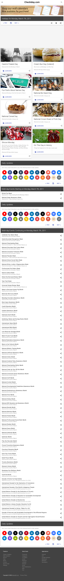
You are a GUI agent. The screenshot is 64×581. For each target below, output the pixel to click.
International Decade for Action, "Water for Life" (16, 508)
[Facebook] (10, 172)
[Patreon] (48, 172)
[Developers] (59, 177)
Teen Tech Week (7, 281)
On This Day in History (43, 145)
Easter (48, 69)
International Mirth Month (9, 327)
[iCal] (48, 177)
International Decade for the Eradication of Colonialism (18, 483)
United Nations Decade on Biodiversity (13, 500)
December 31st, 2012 (25, 505)
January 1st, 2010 (11, 518)
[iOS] (21, 177)
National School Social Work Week (12, 260)
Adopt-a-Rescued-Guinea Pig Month (12, 289)
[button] (2, 2)
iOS (43, 556)
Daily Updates (7, 163)
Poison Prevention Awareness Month (13, 445)
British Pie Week (7, 193)
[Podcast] (10, 177)
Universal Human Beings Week (11, 285)
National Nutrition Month (9, 411)
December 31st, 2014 (25, 488)
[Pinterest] (26, 172)
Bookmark (44, 559)
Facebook (24, 554)
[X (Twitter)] (15, 172)
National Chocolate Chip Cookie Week (13, 247)
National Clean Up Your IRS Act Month (13, 369)
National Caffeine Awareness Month (12, 352)
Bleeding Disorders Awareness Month (13, 298)
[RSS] (43, 177)
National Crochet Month (9, 382)
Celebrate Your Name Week (10, 235)
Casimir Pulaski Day (10, 64)
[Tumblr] (21, 172)
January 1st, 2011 (11, 480)
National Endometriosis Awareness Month (14, 390)
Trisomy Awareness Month (10, 462)
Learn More (7, 71)
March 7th (47, 95)
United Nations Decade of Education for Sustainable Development (21, 495)
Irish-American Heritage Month (11, 331)
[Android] (15, 177)
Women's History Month (9, 466)
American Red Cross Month (10, 294)
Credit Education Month (9, 306)
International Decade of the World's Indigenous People (18, 487)
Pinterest (24, 560)
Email (23, 565)
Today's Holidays (7, 554)
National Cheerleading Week (10, 243)
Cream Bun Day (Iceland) (44, 64)
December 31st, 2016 (25, 514)
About (4, 560)
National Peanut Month (8, 416)
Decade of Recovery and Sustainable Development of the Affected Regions (24, 512)
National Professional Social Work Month (14, 420)
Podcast (24, 563)
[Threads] (43, 172)
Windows (44, 560)
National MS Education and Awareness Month (15, 403)
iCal (23, 570)
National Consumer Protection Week (12, 251)
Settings (5, 565)
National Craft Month (8, 378)
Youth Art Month (6, 474)
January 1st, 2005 (11, 488)
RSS (23, 568)
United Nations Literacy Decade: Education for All (16, 504)
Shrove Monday (8, 142)
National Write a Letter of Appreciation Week (15, 264)
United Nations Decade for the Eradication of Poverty (17, 491)
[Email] (53, 177)
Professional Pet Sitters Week (11, 268)
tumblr (23, 559)
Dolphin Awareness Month (9, 310)
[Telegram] (4, 177)
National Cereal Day (9, 116)
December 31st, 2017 (25, 493)
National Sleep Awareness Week (11, 197)
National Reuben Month (9, 424)
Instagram (24, 556)
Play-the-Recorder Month (9, 441)
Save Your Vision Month (9, 453)
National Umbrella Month (9, 432)
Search (5, 557)
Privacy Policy (23, 575)
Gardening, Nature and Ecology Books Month (15, 319)
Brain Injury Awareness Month (10, 302)
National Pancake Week (9, 256)
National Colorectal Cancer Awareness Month (15, 373)
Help (4, 559)
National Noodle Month (8, 407)
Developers (44, 562)
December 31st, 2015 (25, 509)
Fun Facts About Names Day (13, 90)
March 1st (24, 244)
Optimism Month (7, 437)
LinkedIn (24, 562)
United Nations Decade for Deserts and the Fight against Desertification (23, 517)
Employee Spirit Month (8, 315)
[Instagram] (37, 172)
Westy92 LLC (15, 575)
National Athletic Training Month (11, 348)
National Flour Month (8, 394)
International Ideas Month (9, 323)
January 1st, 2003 (11, 505)
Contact (5, 562)
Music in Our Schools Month (10, 344)
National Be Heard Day (43, 93)
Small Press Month (7, 458)
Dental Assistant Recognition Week (12, 239)
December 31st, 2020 (25, 480)
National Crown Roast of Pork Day (47, 119)
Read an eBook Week (8, 272)
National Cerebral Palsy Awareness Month (14, 361)
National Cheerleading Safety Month (12, 365)
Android (44, 554)
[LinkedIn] (32, 172)
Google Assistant (46, 557)
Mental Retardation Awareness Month (13, 340)
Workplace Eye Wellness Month (11, 470)
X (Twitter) (24, 557)
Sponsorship (6, 563)
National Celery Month (8, 357)
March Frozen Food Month (9, 336)
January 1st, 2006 (11, 514)
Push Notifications (26, 566)
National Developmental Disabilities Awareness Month (18, 386)
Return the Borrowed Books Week (12, 277)
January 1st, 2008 (11, 493)
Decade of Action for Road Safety (12, 479)
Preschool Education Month (10, 449)
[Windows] (32, 177)
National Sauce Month (8, 428)
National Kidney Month (8, 399)
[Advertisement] (32, 36)
